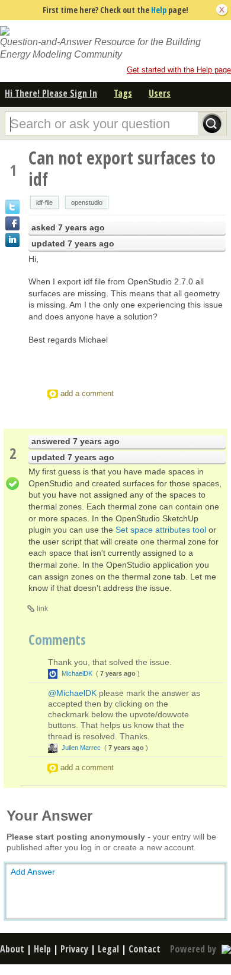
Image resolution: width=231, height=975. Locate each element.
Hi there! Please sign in (51, 93)
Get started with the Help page (179, 69)
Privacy (74, 948)
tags (123, 93)
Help (158, 9)
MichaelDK (77, 673)
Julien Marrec (81, 747)
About (12, 948)
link (42, 608)
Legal (108, 948)
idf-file (44, 202)
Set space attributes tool (161, 529)
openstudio (86, 202)
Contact (145, 948)
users (160, 93)
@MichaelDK (72, 693)
